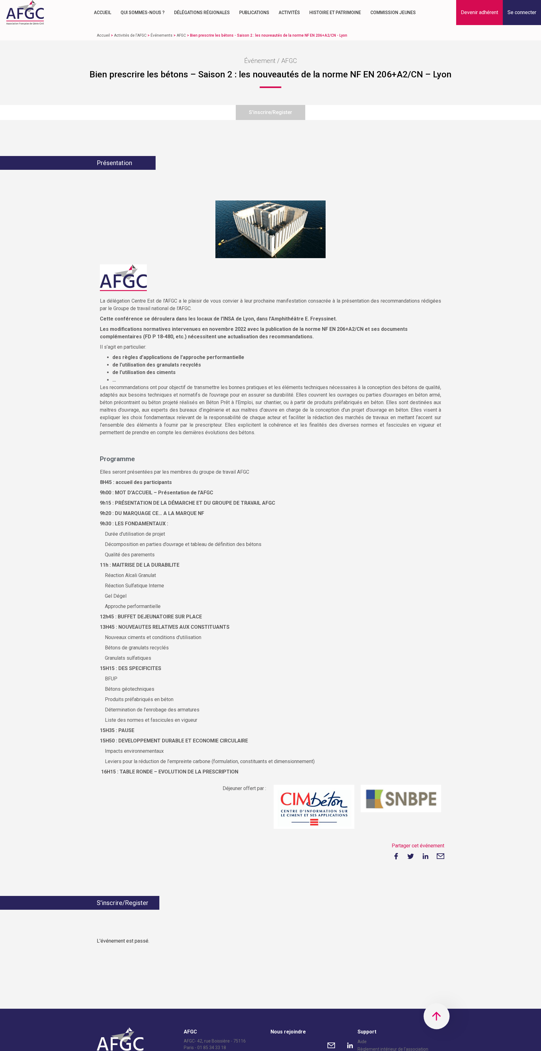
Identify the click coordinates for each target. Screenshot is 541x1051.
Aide (362, 1041)
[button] (479, 12)
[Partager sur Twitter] (410, 856)
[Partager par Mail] (440, 856)
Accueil (102, 12)
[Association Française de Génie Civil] (25, 12)
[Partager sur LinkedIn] (425, 856)
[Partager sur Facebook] (395, 856)
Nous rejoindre (288, 1032)
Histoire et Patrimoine (335, 12)
